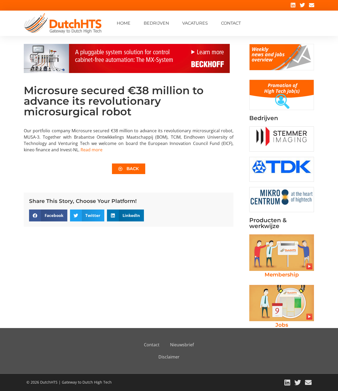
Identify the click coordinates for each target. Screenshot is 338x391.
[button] (48, 215)
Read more (91, 150)
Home (123, 23)
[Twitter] (302, 5)
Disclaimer (169, 357)
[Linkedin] (293, 5)
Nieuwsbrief (182, 345)
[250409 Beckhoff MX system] (127, 71)
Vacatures (195, 23)
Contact (231, 23)
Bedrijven (156, 23)
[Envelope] (311, 5)
